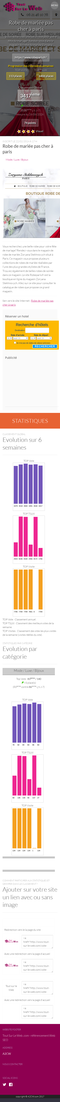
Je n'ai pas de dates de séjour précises (33, 343)
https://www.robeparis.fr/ (31, 57)
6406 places (46, 76)
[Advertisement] (32, 384)
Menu (54, 5)
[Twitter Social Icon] (5, 1085)
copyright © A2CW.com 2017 (30, 1096)
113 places (15, 76)
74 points (30, 122)
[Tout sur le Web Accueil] (30, 7)
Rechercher (45, 346)
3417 (30, 95)
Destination (20, 330)
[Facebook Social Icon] (12, 1085)
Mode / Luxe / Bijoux (17, 159)
